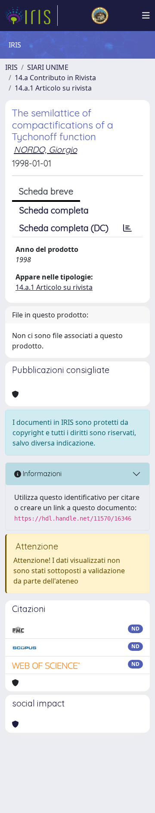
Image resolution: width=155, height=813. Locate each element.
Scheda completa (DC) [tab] (63, 228)
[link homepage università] (99, 15)
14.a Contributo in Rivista (55, 77)
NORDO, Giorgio (45, 149)
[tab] (127, 228)
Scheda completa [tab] (54, 210)
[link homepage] (31, 15)
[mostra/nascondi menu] (146, 15)
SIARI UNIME (47, 67)
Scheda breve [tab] (46, 191)
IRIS (11, 67)
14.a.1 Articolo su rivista (53, 88)
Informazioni (41, 473)
